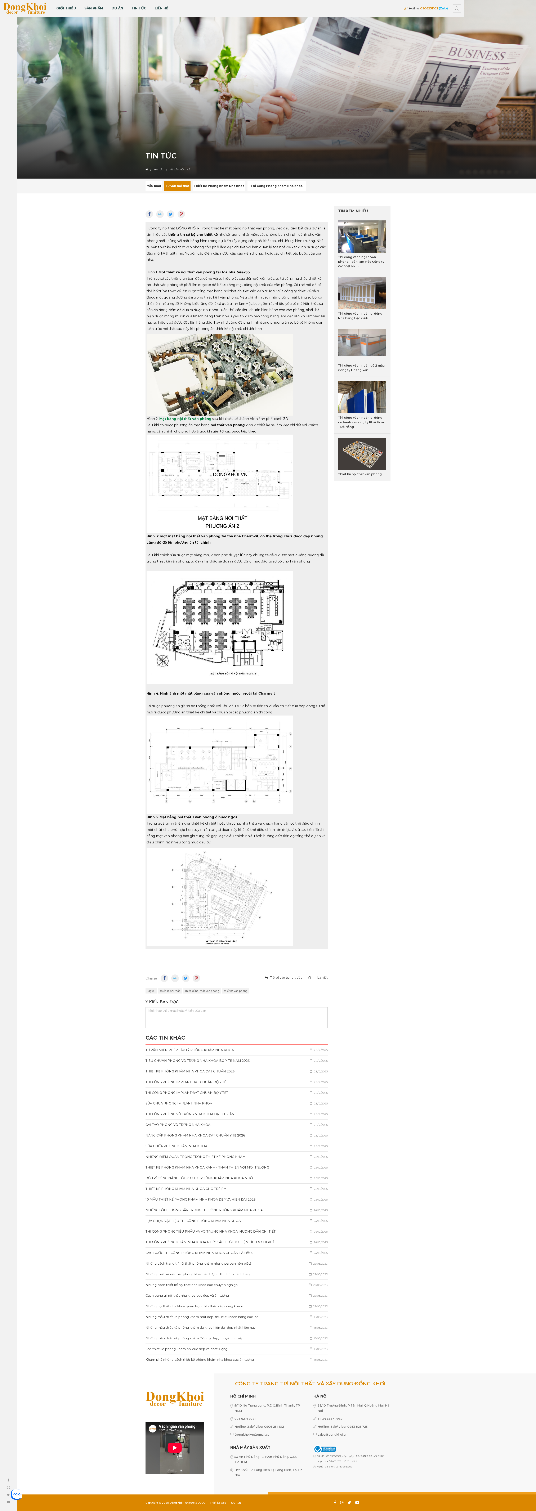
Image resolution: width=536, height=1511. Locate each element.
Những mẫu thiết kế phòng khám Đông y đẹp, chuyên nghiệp (237, 1338)
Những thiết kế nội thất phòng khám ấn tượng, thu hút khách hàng (237, 1274)
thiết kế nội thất (170, 991)
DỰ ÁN (117, 8)
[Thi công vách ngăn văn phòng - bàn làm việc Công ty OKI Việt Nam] (362, 236)
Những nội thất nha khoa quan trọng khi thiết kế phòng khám (237, 1306)
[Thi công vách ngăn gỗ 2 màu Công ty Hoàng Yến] (362, 345)
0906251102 (429, 8)
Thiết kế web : (218, 1502)
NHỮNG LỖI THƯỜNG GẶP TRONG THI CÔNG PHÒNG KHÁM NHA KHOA (237, 1210)
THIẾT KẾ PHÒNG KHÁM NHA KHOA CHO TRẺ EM (237, 1189)
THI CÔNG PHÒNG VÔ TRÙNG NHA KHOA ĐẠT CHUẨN (237, 1114)
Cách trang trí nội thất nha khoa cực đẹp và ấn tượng (237, 1295)
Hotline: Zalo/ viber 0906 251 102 (259, 1427)
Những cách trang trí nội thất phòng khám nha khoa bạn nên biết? (237, 1263)
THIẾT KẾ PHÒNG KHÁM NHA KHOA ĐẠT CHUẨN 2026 (237, 1071)
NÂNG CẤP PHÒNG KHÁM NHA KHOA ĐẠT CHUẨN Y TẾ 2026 (237, 1135)
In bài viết (321, 977)
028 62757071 (245, 1419)
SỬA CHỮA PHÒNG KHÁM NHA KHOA (237, 1146)
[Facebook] (149, 214)
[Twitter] (170, 214)
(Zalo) (443, 8)
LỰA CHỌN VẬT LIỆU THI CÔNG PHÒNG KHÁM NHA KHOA (237, 1221)
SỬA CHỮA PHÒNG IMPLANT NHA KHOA (237, 1103)
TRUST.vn (234, 1502)
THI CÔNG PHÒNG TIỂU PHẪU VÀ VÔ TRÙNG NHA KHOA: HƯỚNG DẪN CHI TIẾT (237, 1231)
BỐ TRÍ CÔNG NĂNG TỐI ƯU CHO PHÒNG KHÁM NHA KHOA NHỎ (237, 1178)
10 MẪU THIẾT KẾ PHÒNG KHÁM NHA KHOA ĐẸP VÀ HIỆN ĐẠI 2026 (237, 1199)
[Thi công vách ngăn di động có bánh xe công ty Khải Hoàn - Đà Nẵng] (362, 397)
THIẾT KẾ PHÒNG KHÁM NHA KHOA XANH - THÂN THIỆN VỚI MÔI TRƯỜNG (237, 1167)
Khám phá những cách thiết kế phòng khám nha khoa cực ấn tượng (237, 1360)
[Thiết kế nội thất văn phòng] (362, 454)
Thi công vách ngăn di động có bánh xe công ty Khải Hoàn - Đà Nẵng (361, 422)
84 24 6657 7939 (330, 1419)
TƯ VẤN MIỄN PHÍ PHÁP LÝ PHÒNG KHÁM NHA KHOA (237, 1050)
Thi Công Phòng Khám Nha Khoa (277, 186)
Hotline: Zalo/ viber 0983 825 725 (343, 1427)
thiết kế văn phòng (235, 991)
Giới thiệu (66, 8)
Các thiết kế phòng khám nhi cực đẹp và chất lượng (237, 1349)
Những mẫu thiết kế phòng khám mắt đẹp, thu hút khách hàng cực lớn (237, 1317)
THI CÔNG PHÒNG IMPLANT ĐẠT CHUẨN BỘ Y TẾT (237, 1082)
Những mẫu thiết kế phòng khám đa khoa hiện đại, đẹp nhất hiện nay (237, 1328)
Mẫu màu (154, 186)
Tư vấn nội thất (177, 186)
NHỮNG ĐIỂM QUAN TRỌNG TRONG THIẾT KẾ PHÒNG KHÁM (237, 1157)
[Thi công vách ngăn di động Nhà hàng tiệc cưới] (362, 293)
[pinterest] (181, 214)
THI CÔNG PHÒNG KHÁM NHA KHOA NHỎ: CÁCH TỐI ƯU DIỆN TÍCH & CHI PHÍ (237, 1242)
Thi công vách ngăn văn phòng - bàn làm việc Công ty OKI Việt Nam (361, 261)
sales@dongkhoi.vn (332, 1434)
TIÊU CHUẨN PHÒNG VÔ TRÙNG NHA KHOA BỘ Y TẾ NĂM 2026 (237, 1061)
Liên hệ (161, 8)
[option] (268, 89)
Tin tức (138, 8)
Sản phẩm (93, 8)
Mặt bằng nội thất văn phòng (185, 419)
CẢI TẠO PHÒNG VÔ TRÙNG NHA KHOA (237, 1125)
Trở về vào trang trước (286, 977)
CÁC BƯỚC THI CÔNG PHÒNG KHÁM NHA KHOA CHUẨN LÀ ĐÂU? (237, 1253)
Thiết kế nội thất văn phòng (202, 991)
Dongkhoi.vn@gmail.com (253, 1434)
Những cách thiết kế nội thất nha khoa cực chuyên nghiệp (237, 1285)
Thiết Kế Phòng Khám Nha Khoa (219, 186)
